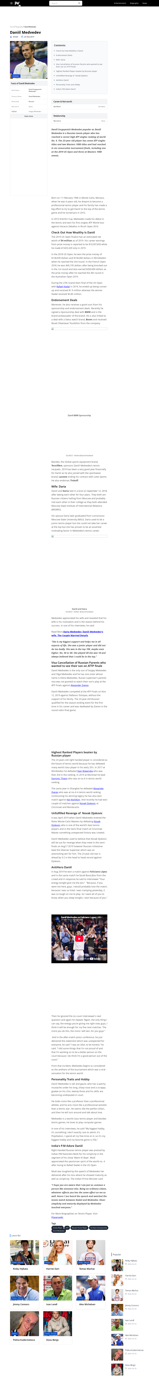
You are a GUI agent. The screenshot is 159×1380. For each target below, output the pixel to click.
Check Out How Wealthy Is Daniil (69, 51)
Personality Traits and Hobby (68, 84)
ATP (67, 1228)
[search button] (79, 3)
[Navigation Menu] (11, 3)
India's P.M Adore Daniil (66, 89)
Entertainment (120, 3)
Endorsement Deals (64, 55)
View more (28, 116)
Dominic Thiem (59, 778)
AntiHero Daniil (62, 80)
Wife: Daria (60, 60)
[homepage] (17, 3)
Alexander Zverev (79, 685)
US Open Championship (98, 1228)
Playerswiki (57, 1217)
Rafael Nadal (63, 286)
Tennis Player (57, 1228)
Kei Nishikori (73, 799)
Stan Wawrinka (85, 771)
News (144, 3)
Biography (134, 3)
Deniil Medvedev (58, 1231)
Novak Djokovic (88, 803)
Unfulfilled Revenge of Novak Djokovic (72, 75)
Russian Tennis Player (79, 1228)
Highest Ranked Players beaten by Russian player (76, 71)
